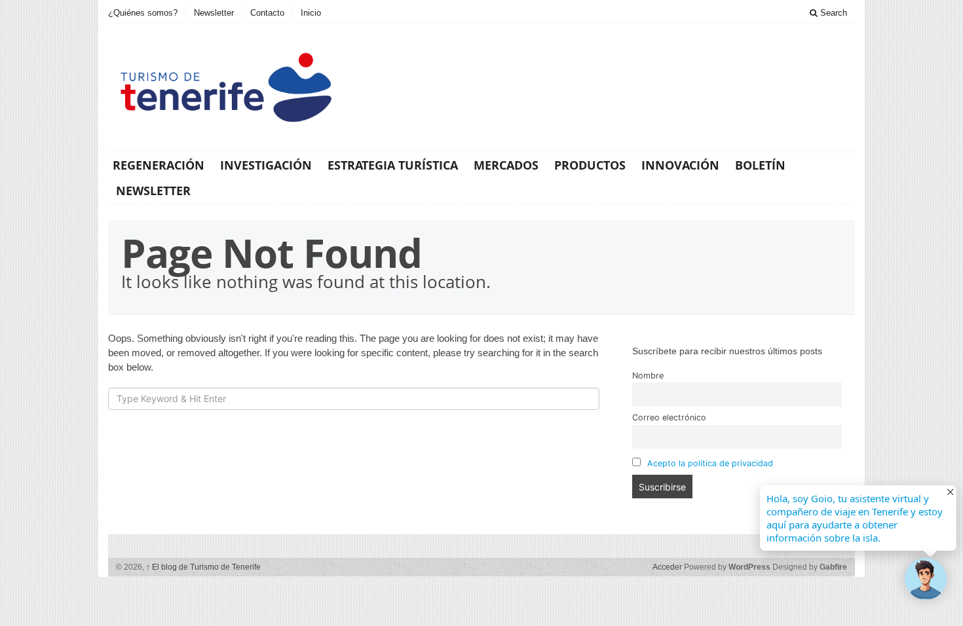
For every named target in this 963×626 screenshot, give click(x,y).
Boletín (760, 165)
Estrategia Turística (393, 165)
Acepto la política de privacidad (710, 463)
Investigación (266, 165)
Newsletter (214, 13)
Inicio (311, 13)
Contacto (267, 13)
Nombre (648, 375)
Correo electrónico (669, 417)
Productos (590, 165)
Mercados (506, 165)
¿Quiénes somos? (143, 13)
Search (832, 13)
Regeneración (158, 165)
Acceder (667, 567)
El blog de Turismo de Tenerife (203, 567)
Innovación (680, 165)
